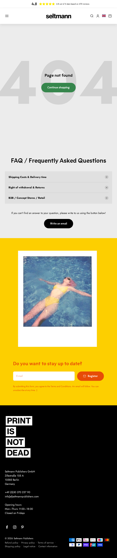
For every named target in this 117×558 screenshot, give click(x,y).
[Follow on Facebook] (7, 527)
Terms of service (46, 542)
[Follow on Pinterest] (22, 527)
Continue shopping (58, 87)
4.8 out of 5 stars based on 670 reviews (72, 3)
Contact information (47, 546)
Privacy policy (28, 542)
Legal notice (29, 546)
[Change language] (104, 15)
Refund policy (11, 542)
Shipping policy (12, 546)
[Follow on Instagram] (15, 527)
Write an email (58, 223)
